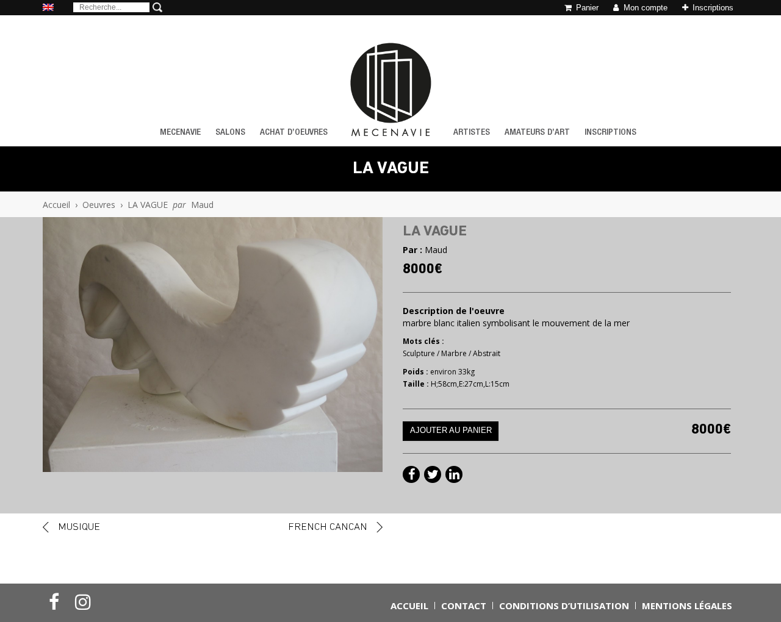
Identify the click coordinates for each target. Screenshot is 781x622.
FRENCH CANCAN (327, 527)
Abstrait (486, 353)
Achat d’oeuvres (294, 132)
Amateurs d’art (537, 132)
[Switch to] (48, 8)
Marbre (454, 353)
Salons (230, 132)
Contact (463, 605)
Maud (202, 204)
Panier (586, 7)
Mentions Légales (687, 605)
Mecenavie (180, 132)
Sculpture (419, 353)
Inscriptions (711, 7)
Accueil (56, 204)
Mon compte (644, 7)
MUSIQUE (79, 527)
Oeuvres (98, 204)
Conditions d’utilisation (564, 605)
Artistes (471, 132)
